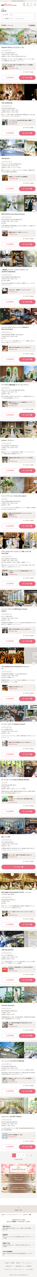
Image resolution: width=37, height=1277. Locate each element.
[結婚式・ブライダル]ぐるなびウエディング (11, 1214)
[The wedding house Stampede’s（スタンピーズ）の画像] (18, 656)
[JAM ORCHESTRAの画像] (18, 939)
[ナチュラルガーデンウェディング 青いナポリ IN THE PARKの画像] (18, 540)
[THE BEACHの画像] (18, 147)
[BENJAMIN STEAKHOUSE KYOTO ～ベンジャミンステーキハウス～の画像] (18, 881)
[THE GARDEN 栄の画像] (18, 92)
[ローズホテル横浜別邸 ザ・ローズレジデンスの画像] (18, 374)
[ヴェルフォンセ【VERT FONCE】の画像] (18, 1106)
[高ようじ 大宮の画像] (18, 826)
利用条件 (18, 1263)
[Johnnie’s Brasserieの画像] (18, 994)
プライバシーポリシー (27, 1263)
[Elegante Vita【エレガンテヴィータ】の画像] (18, 36)
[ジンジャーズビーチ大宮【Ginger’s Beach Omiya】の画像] (18, 598)
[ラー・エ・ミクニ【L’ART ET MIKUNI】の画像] (18, 1050)
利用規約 (12, 1263)
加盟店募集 (28, 1266)
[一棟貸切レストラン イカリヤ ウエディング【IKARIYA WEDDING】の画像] (18, 259)
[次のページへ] (27, 1155)
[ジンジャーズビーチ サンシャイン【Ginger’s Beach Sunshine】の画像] (18, 316)
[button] (18, 1228)
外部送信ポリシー (10, 1266)
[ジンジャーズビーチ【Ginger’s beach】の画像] (18, 713)
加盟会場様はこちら (20, 1266)
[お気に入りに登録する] (34, 45)
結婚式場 (25, 1214)
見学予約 (11, 77)
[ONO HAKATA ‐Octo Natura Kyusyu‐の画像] (18, 203)
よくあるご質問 (29, 1269)
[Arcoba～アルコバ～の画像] (18, 429)
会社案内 (7, 1263)
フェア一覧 (28, 77)
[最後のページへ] (31, 1155)
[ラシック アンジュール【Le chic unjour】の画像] (18, 485)
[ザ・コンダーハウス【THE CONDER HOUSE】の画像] (18, 769)
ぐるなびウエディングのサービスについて (14, 1269)
